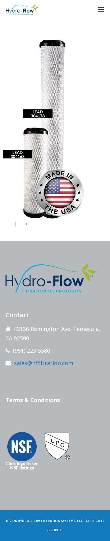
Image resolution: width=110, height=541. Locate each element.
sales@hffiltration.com (43, 363)
